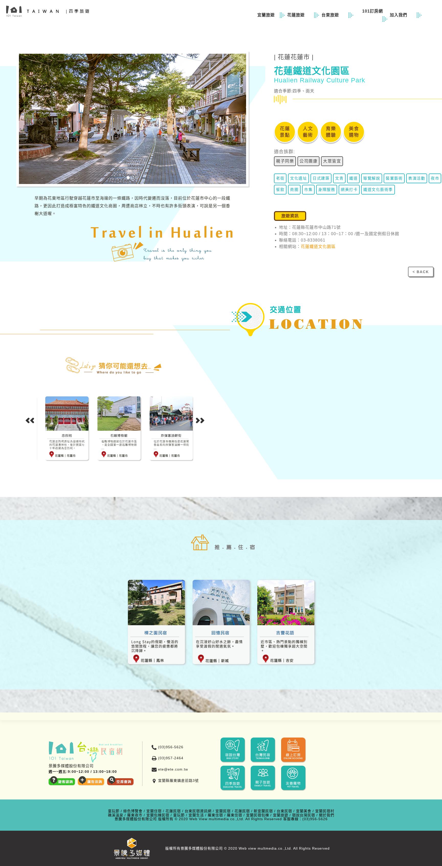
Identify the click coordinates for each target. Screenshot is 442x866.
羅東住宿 (215, 815)
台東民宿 (284, 811)
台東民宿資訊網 (198, 811)
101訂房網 (374, 11)
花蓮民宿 (173, 811)
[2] (132, 177)
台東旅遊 (333, 15)
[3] (136, 177)
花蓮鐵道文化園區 (318, 246)
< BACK (421, 272)
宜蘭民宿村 (324, 811)
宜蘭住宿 (154, 811)
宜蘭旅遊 (266, 15)
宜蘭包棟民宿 (157, 815)
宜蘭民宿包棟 (257, 815)
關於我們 (326, 815)
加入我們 (401, 15)
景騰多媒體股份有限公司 (136, 819)
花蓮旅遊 (298, 15)
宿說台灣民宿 (303, 815)
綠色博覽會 (132, 811)
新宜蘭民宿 (263, 811)
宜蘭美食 (303, 811)
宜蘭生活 (196, 815)
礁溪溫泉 (115, 815)
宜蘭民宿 (223, 811)
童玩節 (113, 811)
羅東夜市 (134, 815)
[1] (128, 177)
